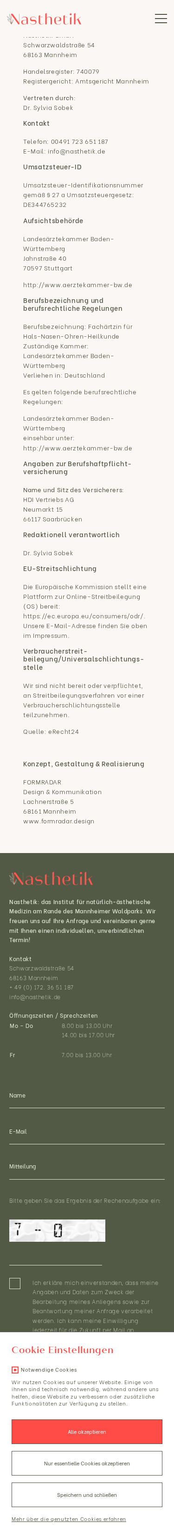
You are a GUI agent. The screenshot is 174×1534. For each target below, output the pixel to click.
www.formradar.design (59, 820)
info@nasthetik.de (35, 997)
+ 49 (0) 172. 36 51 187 (41, 987)
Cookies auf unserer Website (82, 1382)
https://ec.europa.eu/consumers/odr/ (83, 615)
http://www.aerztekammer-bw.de (78, 284)
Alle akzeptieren (87, 1431)
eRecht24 (63, 730)
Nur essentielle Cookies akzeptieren (87, 1463)
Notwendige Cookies (49, 1369)
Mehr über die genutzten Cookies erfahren (69, 1518)
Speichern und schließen (87, 1494)
